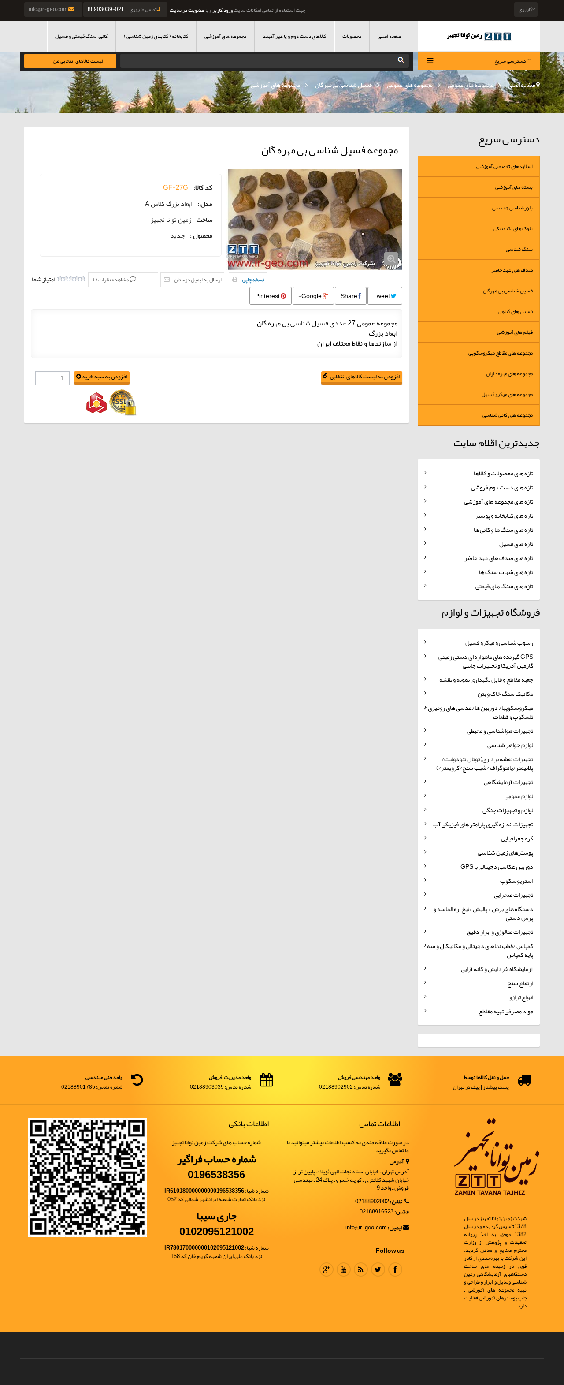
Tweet (382, 296)
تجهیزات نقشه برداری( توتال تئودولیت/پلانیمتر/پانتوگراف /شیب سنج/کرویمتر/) (484, 763)
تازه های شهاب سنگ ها (506, 572)
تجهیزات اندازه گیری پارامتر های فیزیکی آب (483, 824)
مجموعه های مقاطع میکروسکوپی (500, 352)
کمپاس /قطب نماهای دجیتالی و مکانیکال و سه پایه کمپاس (480, 950)
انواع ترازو (521, 997)
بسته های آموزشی (514, 187)
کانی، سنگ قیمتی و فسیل (81, 36)
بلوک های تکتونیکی (513, 228)
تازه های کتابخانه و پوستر (504, 515)
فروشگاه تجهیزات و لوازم (491, 612)
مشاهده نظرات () (111, 279)
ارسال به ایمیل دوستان (198, 279)
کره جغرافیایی (517, 838)
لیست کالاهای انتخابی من (78, 61)
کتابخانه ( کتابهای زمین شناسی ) (156, 36)
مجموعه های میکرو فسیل (507, 394)
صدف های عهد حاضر (512, 270)
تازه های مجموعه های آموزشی (498, 501)
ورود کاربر (222, 10)
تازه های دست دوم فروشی (502, 487)
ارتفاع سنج (520, 983)
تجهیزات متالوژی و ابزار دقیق (500, 932)
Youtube (344, 1269)
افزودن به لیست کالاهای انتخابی (364, 376)
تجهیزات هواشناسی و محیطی (500, 730)
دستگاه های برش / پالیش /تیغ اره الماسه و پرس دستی (483, 913)
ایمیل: (395, 1228)
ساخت (204, 219)
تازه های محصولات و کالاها (503, 473)
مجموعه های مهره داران (509, 373)
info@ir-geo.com (48, 9)
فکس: (401, 1212)
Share (349, 296)
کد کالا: (202, 187)
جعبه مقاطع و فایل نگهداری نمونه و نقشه (486, 679)
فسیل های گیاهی (515, 311)
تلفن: (396, 1202)
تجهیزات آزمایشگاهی (508, 782)
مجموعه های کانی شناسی (507, 415)
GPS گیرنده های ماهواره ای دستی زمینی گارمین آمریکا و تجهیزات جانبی (485, 661)
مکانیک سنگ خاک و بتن (505, 693)
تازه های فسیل (516, 544)
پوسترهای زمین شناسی (505, 852)
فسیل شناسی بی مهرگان (343, 84)
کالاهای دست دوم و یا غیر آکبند (294, 36)
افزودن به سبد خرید (104, 376)
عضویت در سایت (187, 10)
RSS (361, 1269)
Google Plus (326, 1269)
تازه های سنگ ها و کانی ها (503, 529)
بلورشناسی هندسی (512, 207)
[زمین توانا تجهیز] (479, 36)
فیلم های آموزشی (515, 332)
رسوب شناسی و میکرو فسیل (499, 642)
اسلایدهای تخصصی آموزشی (504, 166)
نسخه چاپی (253, 279)
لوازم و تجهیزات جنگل (507, 810)
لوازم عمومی (519, 796)
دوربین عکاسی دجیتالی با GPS (496, 866)
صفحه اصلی (389, 36)
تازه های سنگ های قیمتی (504, 586)
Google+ (310, 296)
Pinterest (268, 296)
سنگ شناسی (519, 249)
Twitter (378, 1269)
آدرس (397, 1161)
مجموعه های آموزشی (225, 36)
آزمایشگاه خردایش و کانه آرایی (497, 969)
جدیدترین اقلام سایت (496, 442)
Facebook (395, 1269)
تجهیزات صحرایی (513, 894)
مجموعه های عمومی (471, 84)
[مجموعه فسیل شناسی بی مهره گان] (314, 219)
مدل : (204, 204)
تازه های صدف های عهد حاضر (498, 558)
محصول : (201, 235)
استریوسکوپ (516, 880)
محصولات (351, 36)
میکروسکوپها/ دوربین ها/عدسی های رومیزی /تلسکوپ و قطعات (478, 712)
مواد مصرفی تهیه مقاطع (506, 1011)
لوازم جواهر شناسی (510, 745)
